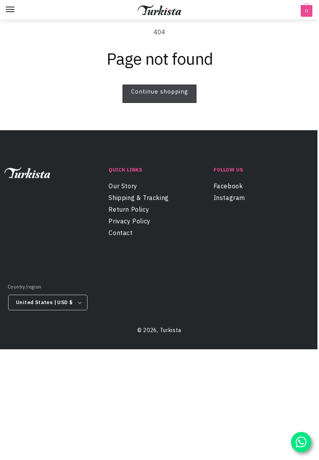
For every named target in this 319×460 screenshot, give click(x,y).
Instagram (229, 198)
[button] (305, 10)
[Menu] (17, 10)
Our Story (123, 187)
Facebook (228, 187)
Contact (120, 233)
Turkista (171, 330)
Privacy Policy (129, 221)
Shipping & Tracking (138, 198)
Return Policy (129, 209)
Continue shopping (159, 91)
